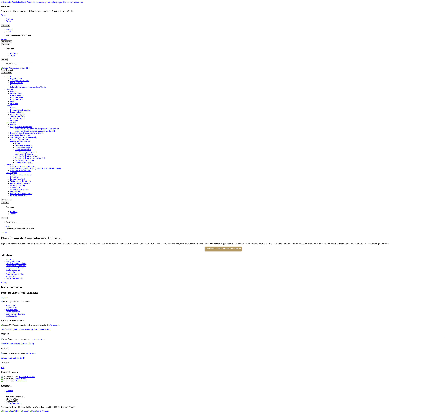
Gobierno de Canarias (27, 377)
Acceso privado (44, 2)
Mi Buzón (14, 104)
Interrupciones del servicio (20, 183)
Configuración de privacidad (20, 175)
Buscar (8, 64)
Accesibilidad (17, 2)
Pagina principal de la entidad (61, 2)
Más (2, 368)
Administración (11, 316)
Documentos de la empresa (20, 110)
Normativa (14, 177)
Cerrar (3, 15)
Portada (13, 125)
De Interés (9, 164)
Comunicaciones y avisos (19, 189)
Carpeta (13, 91)
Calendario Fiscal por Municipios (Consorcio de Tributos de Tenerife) (35, 169)
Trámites (9, 76)
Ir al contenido (6, 2)
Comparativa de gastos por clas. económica (30, 158)
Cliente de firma (21, 381)
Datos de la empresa (17, 118)
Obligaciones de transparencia (21, 127)
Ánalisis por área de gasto (24, 160)
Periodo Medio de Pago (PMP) (13, 358)
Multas (12, 102)
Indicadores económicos (24, 146)
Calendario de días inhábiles (20, 171)
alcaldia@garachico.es (14, 403)
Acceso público (32, 2)
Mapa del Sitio (11, 308)
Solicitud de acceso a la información (23, 137)
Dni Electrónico (20, 379)
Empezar (4, 298)
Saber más (45, 411)
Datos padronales (16, 97)
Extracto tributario (16, 95)
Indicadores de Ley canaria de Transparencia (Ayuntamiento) (37, 129)
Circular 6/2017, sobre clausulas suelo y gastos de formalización (26, 329)
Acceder (4, 39)
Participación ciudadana (19, 139)
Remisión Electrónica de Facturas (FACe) (17, 344)
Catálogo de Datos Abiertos (20, 135)
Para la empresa (16, 85)
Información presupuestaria (20, 141)
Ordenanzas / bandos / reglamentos (23, 166)
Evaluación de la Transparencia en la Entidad (26, 133)
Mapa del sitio (78, 2)
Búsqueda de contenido (18, 196)
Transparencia (11, 122)
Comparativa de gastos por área (26, 156)
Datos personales (16, 99)
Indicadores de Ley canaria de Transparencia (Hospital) (35, 131)
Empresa (9, 106)
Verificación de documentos (20, 181)
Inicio (24, 2)
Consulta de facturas (17, 114)
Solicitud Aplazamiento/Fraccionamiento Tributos (28, 87)
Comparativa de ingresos (24, 154)
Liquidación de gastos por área (26, 152)
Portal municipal (12, 310)
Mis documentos (16, 93)
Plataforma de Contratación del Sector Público (223, 249)
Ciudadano (10, 89)
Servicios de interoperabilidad (21, 194)
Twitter (12, 55)
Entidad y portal (11, 173)
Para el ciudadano (16, 83)
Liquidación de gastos (23, 150)
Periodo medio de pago (23, 162)
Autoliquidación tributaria (19, 81)
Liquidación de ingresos (23, 148)
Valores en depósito (17, 116)
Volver (3, 282)
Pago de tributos (16, 79)
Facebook (13, 53)
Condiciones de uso (17, 185)
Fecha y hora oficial (17, 179)
